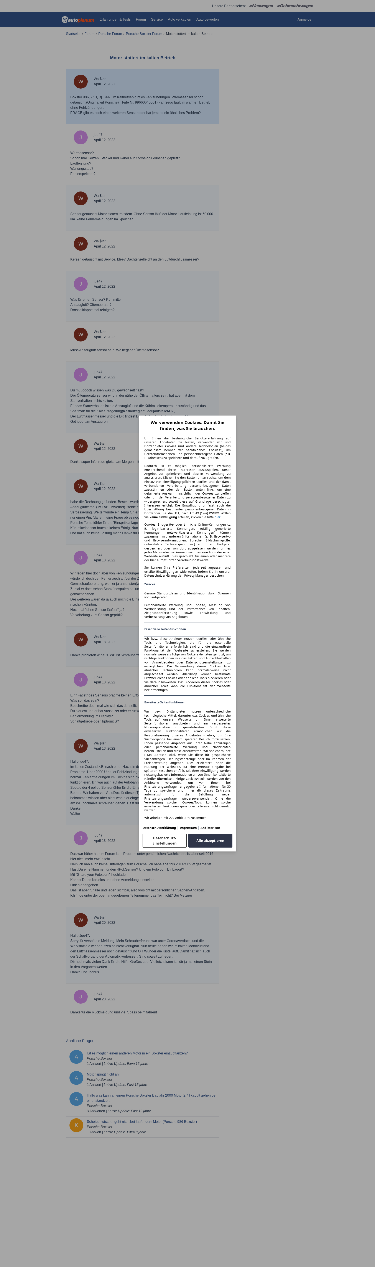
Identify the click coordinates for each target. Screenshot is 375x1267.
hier (217, 517)
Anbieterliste (210, 828)
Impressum (188, 828)
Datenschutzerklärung (159, 828)
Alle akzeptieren (210, 840)
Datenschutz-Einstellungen (165, 841)
